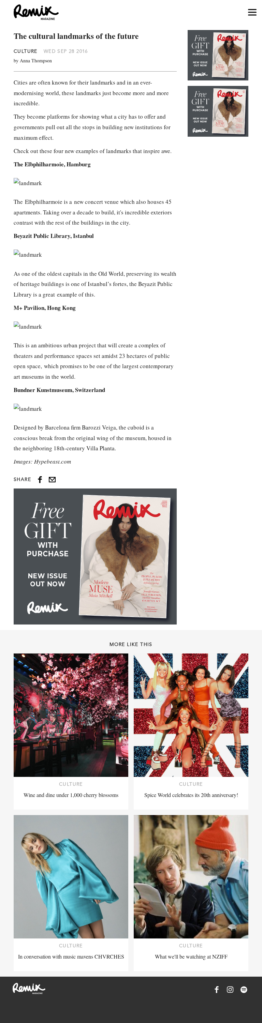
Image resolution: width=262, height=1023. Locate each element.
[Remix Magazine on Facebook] (216, 989)
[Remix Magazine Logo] (36, 12)
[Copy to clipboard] (52, 479)
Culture (26, 51)
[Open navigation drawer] (252, 12)
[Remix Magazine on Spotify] (244, 989)
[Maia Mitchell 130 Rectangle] (95, 556)
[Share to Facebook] (40, 479)
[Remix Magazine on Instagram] (230, 989)
